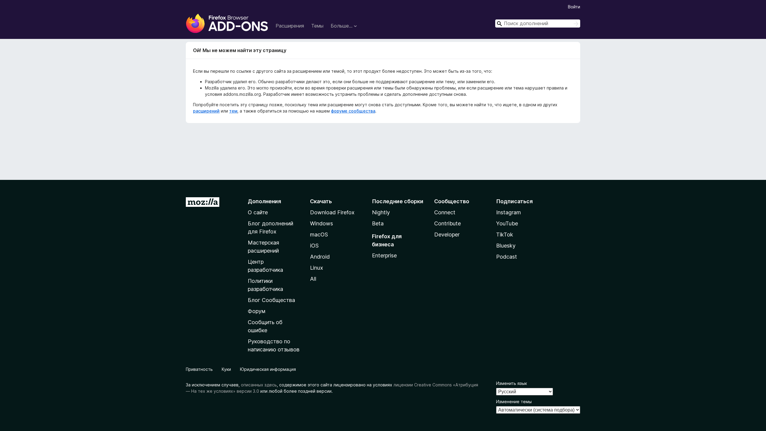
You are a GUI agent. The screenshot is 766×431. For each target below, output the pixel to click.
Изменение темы (514, 401)
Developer (447, 234)
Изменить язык (511, 383)
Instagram (508, 212)
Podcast (506, 257)
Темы (317, 26)
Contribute (447, 223)
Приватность (199, 369)
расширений (206, 110)
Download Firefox (332, 212)
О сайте (258, 212)
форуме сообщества (353, 110)
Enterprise (384, 255)
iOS (314, 245)
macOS (319, 234)
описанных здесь (259, 384)
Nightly (381, 212)
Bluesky (506, 245)
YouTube (507, 223)
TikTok (504, 234)
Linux (316, 268)
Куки (226, 369)
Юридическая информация (268, 369)
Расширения (290, 26)
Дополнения (264, 201)
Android (320, 257)
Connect (444, 212)
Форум (256, 311)
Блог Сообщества (271, 300)
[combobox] (537, 23)
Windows (321, 223)
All (313, 279)
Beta (378, 223)
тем (233, 110)
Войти (574, 6)
